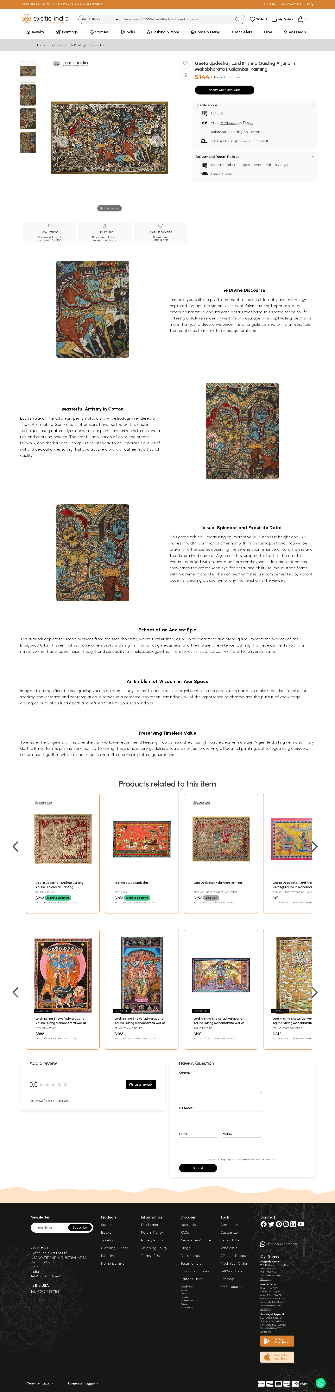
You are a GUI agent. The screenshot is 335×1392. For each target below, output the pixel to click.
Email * (184, 1134)
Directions (265, 1279)
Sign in (269, 4)
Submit (198, 1168)
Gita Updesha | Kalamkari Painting (218, 882)
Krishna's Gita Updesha (131, 882)
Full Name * (187, 1108)
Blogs (185, 1248)
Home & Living (113, 1263)
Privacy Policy (268, 1159)
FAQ (310, 4)
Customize (229, 1232)
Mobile (227, 1134)
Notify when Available (225, 90)
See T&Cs (57, 240)
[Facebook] (263, 1225)
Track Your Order (233, 1263)
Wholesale (229, 1248)
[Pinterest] (279, 1225)
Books (106, 1232)
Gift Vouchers (231, 1271)
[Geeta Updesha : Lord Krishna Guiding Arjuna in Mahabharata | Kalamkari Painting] (28, 71)
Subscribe (80, 1227)
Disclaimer (149, 1225)
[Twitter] (271, 1225)
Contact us (291, 4)
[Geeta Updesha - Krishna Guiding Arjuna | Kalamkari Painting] (63, 876)
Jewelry (107, 1240)
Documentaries (193, 1256)
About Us (188, 1225)
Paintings (57, 45)
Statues (107, 1225)
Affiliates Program (235, 1256)
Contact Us (229, 1225)
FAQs (185, 1232)
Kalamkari (98, 45)
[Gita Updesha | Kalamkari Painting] (221, 876)
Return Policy (152, 1232)
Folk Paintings (77, 45)
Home (41, 45)
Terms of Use (248, 1159)
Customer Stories (195, 1271)
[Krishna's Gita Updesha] (142, 876)
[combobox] (176, 19)
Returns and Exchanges (230, 165)
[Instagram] (286, 1225)
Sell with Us (229, 1240)
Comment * (187, 1072)
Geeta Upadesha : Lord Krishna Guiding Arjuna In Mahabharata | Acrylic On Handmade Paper (296, 887)
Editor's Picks (191, 1279)
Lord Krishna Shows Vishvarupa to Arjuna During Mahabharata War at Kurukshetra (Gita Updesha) (60, 1023)
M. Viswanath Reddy (236, 123)
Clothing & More (114, 1248)
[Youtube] (300, 1225)
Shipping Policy (154, 1248)
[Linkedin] (293, 1225)
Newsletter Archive (196, 1240)
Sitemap (227, 1279)
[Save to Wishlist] (185, 64)
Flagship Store (270, 1261)
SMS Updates (231, 1287)
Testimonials (191, 1263)
